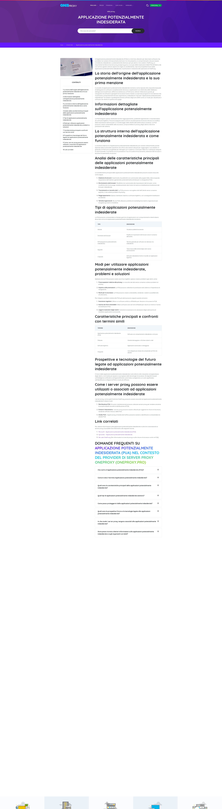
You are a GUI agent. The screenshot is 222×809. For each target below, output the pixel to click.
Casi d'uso (119, 5)
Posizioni (109, 5)
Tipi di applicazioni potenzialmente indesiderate (75, 119)
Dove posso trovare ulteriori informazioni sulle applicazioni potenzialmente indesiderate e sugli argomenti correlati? (126, 533)
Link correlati (68, 149)
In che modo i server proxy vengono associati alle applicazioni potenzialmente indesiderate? (127, 522)
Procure (93, 5)
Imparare (129, 5)
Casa (61, 45)
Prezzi (101, 5)
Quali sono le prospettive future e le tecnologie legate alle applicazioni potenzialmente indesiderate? (124, 512)
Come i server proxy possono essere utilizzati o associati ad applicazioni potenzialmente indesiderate (75, 144)
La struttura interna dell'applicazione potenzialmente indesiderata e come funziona (75, 106)
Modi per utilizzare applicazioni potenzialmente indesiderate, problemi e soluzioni (76, 125)
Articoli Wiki (69, 45)
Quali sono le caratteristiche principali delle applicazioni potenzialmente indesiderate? (124, 487)
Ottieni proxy (154, 5)
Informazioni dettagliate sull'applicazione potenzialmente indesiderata (73, 98)
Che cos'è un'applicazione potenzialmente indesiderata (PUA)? (121, 470)
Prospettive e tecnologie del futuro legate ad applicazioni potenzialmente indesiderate (75, 137)
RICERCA (138, 31)
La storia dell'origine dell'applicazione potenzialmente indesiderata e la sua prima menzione (75, 91)
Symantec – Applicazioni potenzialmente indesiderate (115, 434)
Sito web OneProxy (104, 437)
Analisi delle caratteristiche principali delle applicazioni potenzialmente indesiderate (75, 113)
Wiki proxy (111, 11)
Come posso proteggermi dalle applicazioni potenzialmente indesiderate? (125, 503)
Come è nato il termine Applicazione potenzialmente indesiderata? (122, 478)
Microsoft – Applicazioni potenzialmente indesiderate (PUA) (117, 432)
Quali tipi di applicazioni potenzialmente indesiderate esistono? (121, 496)
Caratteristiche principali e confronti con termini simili (75, 131)
